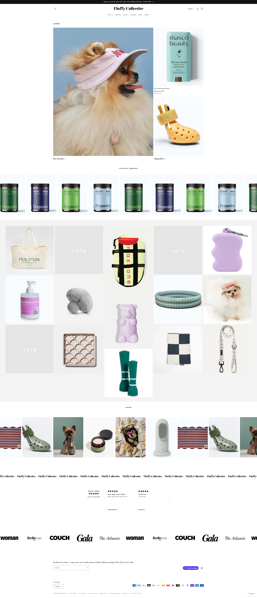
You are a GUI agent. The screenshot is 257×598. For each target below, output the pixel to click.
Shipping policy (103, 593)
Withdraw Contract (136, 593)
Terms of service (92, 593)
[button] (55, 9)
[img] (93, 493)
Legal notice (125, 593)
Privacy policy (82, 593)
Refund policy (73, 593)
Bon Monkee (58, 159)
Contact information (115, 593)
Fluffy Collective (62, 593)
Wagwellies (159, 159)
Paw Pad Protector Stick (161, 88)
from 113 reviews (94, 496)
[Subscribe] (87, 568)
